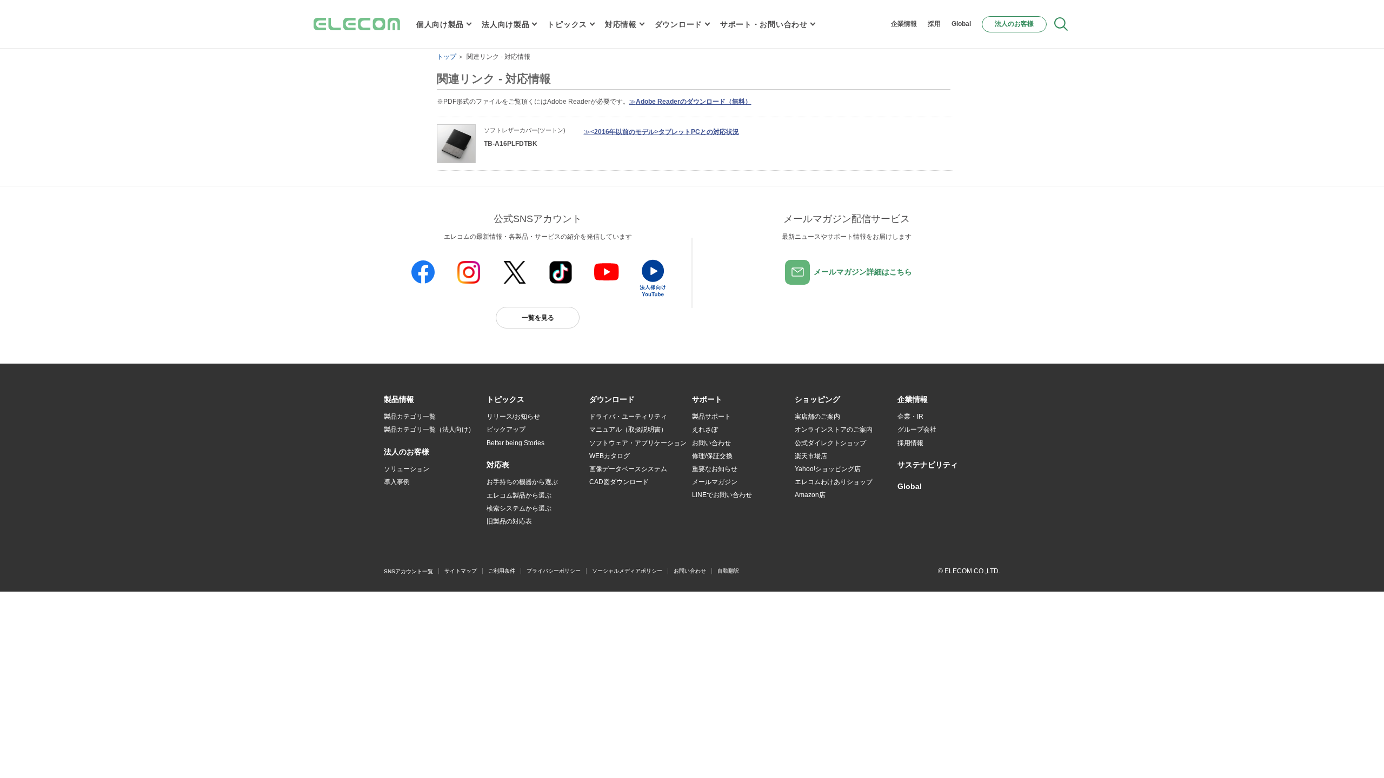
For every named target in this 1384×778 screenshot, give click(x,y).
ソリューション (406, 469)
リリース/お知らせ (513, 416)
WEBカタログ (609, 456)
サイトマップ (460, 571)
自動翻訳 (728, 571)
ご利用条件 (501, 571)
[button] (505, 399)
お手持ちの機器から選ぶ (522, 482)
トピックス (567, 24)
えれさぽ (705, 429)
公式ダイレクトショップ (830, 443)
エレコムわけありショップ (834, 482)
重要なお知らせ (714, 469)
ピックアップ (506, 429)
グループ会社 (916, 429)
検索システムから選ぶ (519, 508)
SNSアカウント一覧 (408, 571)
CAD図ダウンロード (619, 482)
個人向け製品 (440, 24)
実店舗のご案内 (817, 416)
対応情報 (621, 24)
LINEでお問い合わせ (722, 495)
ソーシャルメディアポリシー (627, 571)
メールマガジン (714, 482)
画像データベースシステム (628, 469)
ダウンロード (678, 24)
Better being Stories (515, 443)
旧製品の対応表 (509, 521)
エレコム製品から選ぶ (519, 495)
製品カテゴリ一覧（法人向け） (429, 429)
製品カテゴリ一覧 (410, 416)
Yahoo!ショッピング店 (828, 469)
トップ (446, 57)
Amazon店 (810, 495)
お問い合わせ (711, 443)
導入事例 (397, 482)
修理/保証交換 (712, 456)
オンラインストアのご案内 (834, 429)
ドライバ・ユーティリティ (628, 416)
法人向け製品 (505, 24)
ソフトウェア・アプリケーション (638, 443)
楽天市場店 (811, 456)
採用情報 (910, 443)
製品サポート (711, 416)
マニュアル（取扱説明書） (628, 429)
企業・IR (910, 416)
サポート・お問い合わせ (764, 24)
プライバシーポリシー (554, 571)
